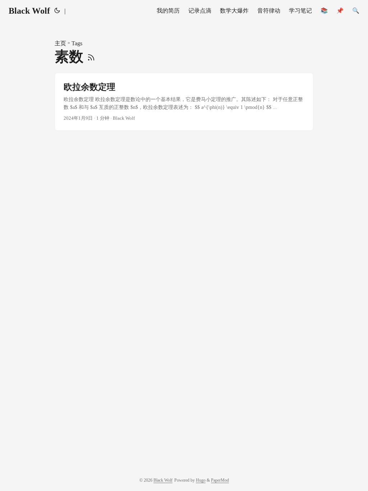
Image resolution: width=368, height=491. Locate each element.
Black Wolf (29, 10)
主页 (60, 43)
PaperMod (220, 480)
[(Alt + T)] (57, 11)
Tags (77, 43)
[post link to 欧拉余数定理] (184, 102)
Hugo (201, 480)
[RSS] (91, 57)
